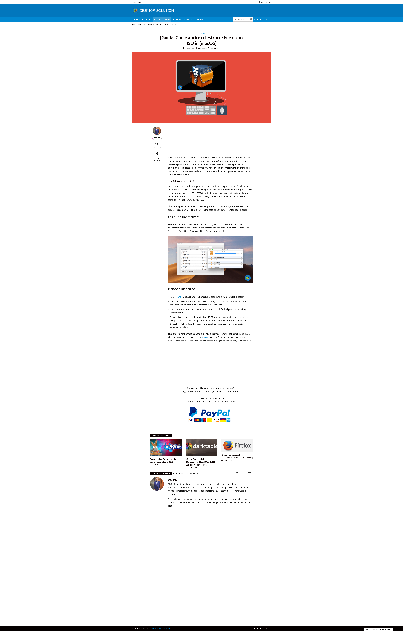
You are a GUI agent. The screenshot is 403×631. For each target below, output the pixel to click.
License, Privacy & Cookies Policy (160, 628)
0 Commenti (202, 48)
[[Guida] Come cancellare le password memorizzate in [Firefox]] (237, 445)
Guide (166, 19)
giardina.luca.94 (157, 139)
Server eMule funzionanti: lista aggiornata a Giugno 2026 (164, 460)
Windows (137, 19)
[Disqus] (201, 539)
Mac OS (157, 19)
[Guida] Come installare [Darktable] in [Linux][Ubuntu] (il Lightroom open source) (200, 462)
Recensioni (201, 19)
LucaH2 (157, 137)
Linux (147, 19)
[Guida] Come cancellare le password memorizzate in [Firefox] (237, 456)
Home (134, 2)
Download (188, 19)
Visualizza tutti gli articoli (242, 472)
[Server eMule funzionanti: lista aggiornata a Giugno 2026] (166, 447)
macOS (205, 337)
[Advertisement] (210, 141)
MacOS (203, 33)
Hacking (176, 19)
